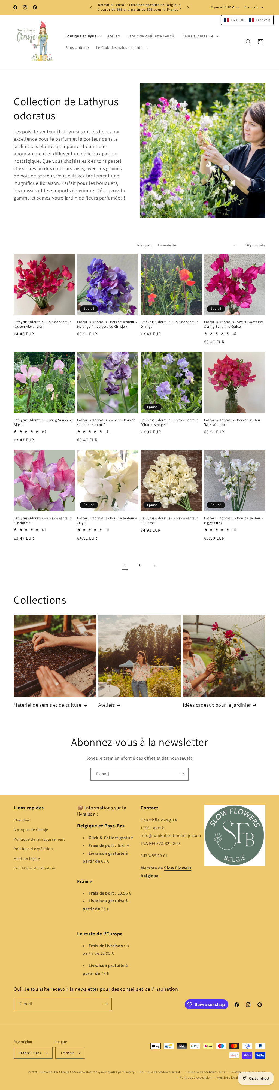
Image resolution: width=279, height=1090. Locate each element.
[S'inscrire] (182, 774)
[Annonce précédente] (91, 7)
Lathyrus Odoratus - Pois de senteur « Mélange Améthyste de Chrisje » (107, 324)
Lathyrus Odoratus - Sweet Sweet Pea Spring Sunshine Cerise (234, 324)
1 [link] (125, 565)
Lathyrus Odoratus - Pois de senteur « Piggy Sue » (234, 520)
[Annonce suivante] (188, 7)
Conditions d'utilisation (34, 868)
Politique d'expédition (33, 848)
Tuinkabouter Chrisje (54, 1072)
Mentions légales (229, 1077)
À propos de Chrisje (31, 829)
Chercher (22, 820)
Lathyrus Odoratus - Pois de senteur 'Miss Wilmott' (232, 422)
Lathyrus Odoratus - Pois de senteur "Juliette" (169, 520)
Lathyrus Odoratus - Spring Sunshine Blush (43, 422)
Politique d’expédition (195, 1077)
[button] (83, 36)
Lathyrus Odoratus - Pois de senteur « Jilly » (107, 520)
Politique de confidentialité (205, 1072)
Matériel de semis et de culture (47, 705)
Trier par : (144, 245)
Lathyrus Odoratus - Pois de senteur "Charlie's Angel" (169, 422)
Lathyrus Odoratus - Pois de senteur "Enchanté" (42, 520)
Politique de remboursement (39, 839)
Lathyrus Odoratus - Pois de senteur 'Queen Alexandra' (42, 324)
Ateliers (106, 705)
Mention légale (27, 858)
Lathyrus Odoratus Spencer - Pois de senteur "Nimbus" (106, 422)
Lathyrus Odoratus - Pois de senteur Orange (169, 324)
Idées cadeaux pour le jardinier (217, 705)
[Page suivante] (154, 566)
